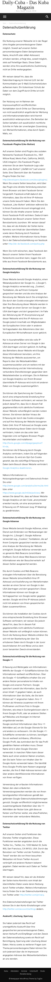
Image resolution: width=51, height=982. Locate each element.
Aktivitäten (15, 971)
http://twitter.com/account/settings (19, 909)
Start (4, 23)
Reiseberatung (25, 974)
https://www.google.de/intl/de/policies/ (21, 492)
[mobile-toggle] (4, 16)
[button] (47, 16)
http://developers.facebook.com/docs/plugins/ (25, 179)
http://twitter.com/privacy (32, 894)
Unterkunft (34, 971)
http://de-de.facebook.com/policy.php (26, 243)
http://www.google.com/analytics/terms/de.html (25, 485)
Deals (42, 971)
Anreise (24, 971)
